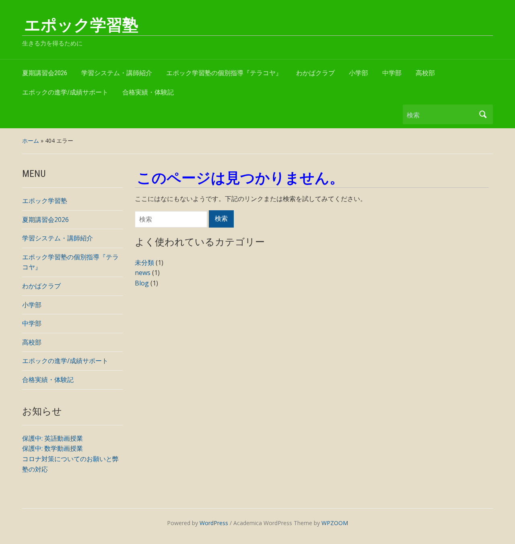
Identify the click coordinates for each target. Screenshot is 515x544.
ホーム (30, 140)
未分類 (144, 262)
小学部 (358, 73)
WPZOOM (334, 523)
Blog (142, 283)
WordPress (214, 523)
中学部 (392, 73)
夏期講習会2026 (44, 73)
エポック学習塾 (81, 25)
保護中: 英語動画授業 (52, 438)
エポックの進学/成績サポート (65, 92)
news (142, 272)
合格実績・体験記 (148, 92)
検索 (483, 114)
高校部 (425, 73)
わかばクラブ (315, 73)
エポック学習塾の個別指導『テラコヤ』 (224, 73)
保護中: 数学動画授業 (52, 448)
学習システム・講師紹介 (116, 73)
